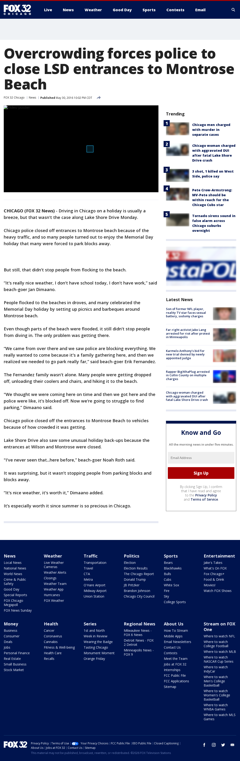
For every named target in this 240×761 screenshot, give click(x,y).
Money (11, 624)
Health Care (53, 653)
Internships (172, 670)
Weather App (54, 589)
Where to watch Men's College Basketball (216, 681)
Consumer (11, 636)
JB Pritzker (131, 585)
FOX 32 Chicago (14, 98)
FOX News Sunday (18, 610)
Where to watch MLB (220, 651)
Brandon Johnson (137, 590)
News (32, 98)
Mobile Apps (173, 636)
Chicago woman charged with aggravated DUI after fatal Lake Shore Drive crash (187, 396)
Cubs (167, 579)
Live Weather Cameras (54, 564)
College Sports (175, 602)
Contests (170, 653)
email (232, 745)
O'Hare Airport (94, 585)
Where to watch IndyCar (216, 669)
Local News (13, 562)
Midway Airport (95, 590)
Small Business (15, 664)
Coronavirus (53, 636)
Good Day (11, 589)
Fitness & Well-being (59, 647)
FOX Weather (54, 600)
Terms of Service (204, 499)
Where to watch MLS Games (220, 717)
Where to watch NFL (219, 636)
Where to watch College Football (216, 643)
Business (10, 630)
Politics (131, 556)
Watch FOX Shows (218, 590)
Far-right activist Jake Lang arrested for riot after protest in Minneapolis (188, 333)
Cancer (49, 630)
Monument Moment (99, 653)
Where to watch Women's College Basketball (217, 695)
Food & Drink (214, 579)
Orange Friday (94, 658)
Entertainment (219, 556)
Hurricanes (52, 595)
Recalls (49, 658)
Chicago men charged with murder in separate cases (211, 129)
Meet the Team (176, 658)
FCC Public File (175, 675)
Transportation (95, 562)
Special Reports (15, 595)
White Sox (171, 585)
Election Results (136, 568)
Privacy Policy (206, 495)
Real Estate (12, 658)
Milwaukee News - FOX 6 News (138, 632)
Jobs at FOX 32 (175, 664)
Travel (88, 568)
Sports (171, 556)
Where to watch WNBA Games (216, 707)
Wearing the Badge (98, 641)
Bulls (167, 574)
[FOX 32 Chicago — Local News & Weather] (19, 9)
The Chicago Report (139, 574)
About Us (173, 624)
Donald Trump (135, 579)
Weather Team (55, 583)
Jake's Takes (213, 562)
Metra (88, 579)
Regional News (139, 624)
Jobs (7, 647)
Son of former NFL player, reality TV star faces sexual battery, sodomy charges (186, 312)
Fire (166, 590)
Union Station (94, 596)
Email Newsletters (177, 641)
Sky (166, 596)
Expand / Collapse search (233, 10)
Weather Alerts (55, 572)
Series (90, 624)
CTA (87, 574)
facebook (204, 745)
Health (51, 624)
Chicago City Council (139, 596)
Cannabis (51, 641)
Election (130, 562)
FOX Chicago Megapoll (13, 602)
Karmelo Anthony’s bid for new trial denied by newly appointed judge (185, 354)
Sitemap (170, 686)
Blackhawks (173, 568)
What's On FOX (215, 568)
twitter (223, 745)
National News (15, 568)
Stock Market (14, 670)
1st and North (94, 630)
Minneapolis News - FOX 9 (139, 652)
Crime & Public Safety (15, 581)
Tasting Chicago (96, 647)
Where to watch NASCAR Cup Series (218, 659)
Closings (50, 578)
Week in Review (95, 636)
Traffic (91, 556)
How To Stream (176, 630)
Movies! (209, 585)
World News (13, 574)
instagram (214, 745)
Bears (168, 562)
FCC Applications (176, 681)
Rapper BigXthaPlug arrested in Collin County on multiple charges (188, 375)
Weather (53, 556)
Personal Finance (17, 653)
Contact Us (172, 647)
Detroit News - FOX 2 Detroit (139, 642)
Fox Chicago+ (214, 574)
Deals (8, 641)
